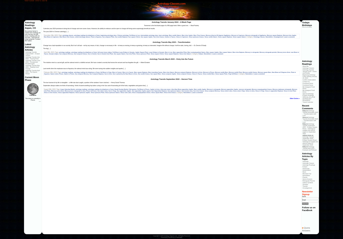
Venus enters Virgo (239, 91)
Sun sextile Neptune (121, 37)
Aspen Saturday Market (67, 89)
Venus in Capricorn (182, 37)
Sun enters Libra (102, 91)
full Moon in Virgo (106, 72)
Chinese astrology (123, 35)
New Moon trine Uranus (66, 37)
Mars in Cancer (117, 72)
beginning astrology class (108, 35)
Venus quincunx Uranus (196, 37)
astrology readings (64, 52)
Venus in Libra (250, 91)
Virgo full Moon (233, 74)
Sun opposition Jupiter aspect (141, 91)
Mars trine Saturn (168, 72)
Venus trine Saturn (185, 54)
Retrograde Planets (309, 181)
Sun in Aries (108, 74)
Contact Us (306, 81)
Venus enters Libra (226, 91)
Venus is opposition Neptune (274, 91)
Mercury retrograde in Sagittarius (255, 35)
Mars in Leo (168, 52)
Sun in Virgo (112, 91)
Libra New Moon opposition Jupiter (182, 89)
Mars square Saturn (225, 52)
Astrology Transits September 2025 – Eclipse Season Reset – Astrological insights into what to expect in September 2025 (310, 128)
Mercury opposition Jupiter (229, 89)
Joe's (40, 101)
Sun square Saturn (119, 54)
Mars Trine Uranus (199, 35)
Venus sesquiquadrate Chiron (141, 92)
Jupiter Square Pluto (141, 52)
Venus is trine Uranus (50, 92)
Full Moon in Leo (134, 35)
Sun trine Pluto (131, 54)
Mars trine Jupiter (187, 35)
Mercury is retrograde (252, 52)
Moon (304, 172)
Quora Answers (307, 179)
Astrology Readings (309, 165)
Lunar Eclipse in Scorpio (156, 52)
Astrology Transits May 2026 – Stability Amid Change (32, 67)
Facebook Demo (308, 83)
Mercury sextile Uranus (250, 72)
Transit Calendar (308, 102)
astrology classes (67, 35)
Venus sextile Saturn (210, 37)
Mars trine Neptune (238, 52)
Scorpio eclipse (54, 54)
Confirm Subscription (309, 80)
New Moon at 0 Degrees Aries (281, 72)
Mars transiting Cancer (155, 72)
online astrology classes (82, 37)
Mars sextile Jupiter (200, 89)
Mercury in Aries (197, 72)
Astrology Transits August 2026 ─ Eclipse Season (32, 53)
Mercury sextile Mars (221, 72)
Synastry (305, 184)
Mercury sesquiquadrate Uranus (262, 89)
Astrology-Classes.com (171, 3)
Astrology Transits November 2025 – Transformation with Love (310, 113)
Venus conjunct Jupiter (169, 74)
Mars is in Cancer (127, 72)
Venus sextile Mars (209, 74)
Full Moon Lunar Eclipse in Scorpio (124, 52)
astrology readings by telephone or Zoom (87, 35)
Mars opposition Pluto (180, 52)
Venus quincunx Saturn (112, 92)
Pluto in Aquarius (96, 37)
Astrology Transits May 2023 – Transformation (171, 42)
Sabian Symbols (308, 182)
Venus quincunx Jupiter (82, 92)
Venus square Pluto (221, 74)
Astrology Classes (259, 37)
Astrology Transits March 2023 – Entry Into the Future (171, 59)
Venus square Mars (157, 92)
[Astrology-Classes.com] (171, 11)
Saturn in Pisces (69, 74)
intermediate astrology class (149, 35)
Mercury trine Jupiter (289, 35)
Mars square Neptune (140, 72)
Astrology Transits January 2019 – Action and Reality (310, 71)
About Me (306, 66)
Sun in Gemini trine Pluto (105, 54)
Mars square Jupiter (212, 52)
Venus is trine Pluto (290, 91)
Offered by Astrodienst (307, 27)
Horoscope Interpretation (307, 169)
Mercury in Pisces (208, 72)
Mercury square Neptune (274, 35)
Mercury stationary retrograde (282, 89)
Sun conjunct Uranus (80, 54)
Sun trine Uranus (158, 37)
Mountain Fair (307, 174)
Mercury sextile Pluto (235, 72)
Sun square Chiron (134, 37)
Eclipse (201, 54)
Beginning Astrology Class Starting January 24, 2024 (310, 76)
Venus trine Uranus (170, 92)
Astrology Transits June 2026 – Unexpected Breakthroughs (32, 62)
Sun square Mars (155, 74)
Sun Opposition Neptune (159, 91)
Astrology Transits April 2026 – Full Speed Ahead (32, 72)
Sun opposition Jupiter (124, 91)
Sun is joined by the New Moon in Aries (125, 74)
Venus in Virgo (259, 91)
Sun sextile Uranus (144, 74)
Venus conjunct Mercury (212, 91)
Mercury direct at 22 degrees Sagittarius (218, 35)
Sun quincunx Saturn (174, 91)
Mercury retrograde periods (268, 52)
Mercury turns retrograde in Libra (75, 91)
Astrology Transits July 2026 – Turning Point (32, 58)
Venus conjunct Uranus (184, 74)
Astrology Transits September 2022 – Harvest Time (171, 79)
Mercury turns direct (283, 52)
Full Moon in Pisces (143, 89)
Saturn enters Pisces (56, 74)
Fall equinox (132, 89)
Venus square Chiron (157, 54)
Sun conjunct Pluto (108, 37)
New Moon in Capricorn (51, 37)
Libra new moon (165, 89)
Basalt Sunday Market (121, 89)
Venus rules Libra (125, 92)
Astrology (306, 161)
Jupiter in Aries (155, 89)
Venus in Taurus (197, 74)
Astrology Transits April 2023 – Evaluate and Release (310, 148)
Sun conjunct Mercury (66, 54)
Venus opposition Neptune (66, 92)
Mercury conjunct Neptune (183, 72)
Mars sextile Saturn (175, 35)
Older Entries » (295, 98)
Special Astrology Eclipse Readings (308, 94)
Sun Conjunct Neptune (97, 74)
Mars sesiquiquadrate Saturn (196, 52)
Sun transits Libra (187, 91)
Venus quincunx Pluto (143, 54)
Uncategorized (278, 37)
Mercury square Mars (264, 72)
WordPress (171, 237)
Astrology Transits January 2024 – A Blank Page (171, 22)
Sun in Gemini (92, 54)
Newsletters (269, 37)
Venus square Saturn (239, 37)
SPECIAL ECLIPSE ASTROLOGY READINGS (309, 98)
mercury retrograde (245, 89)
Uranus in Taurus (170, 37)
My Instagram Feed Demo (309, 87)
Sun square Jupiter (147, 37)
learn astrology (163, 35)
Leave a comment (289, 37)
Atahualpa (179, 237)
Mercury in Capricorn (238, 35)
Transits (305, 186)
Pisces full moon (91, 91)
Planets (305, 177)
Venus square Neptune (225, 37)
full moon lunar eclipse (105, 52)
